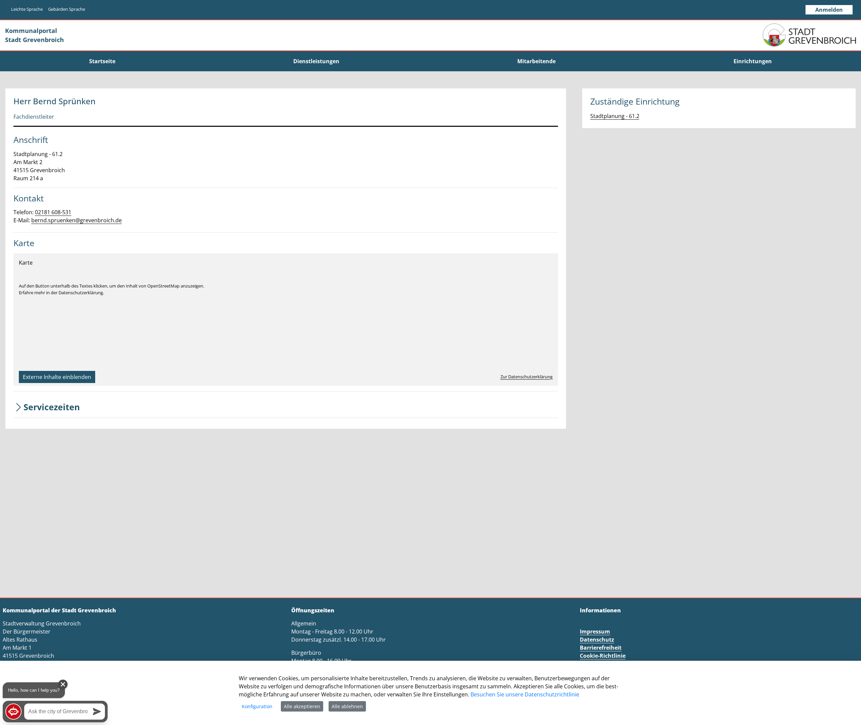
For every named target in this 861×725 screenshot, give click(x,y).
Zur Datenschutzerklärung (526, 377)
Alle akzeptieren (302, 706)
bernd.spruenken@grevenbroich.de (76, 220)
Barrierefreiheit (601, 647)
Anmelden (829, 9)
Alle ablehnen (347, 706)
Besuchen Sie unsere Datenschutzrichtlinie (525, 694)
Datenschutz (597, 639)
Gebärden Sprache (66, 9)
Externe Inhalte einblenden (57, 377)
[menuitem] (102, 61)
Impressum (595, 631)
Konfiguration (257, 706)
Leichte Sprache (27, 9)
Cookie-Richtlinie (603, 655)
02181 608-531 (53, 212)
